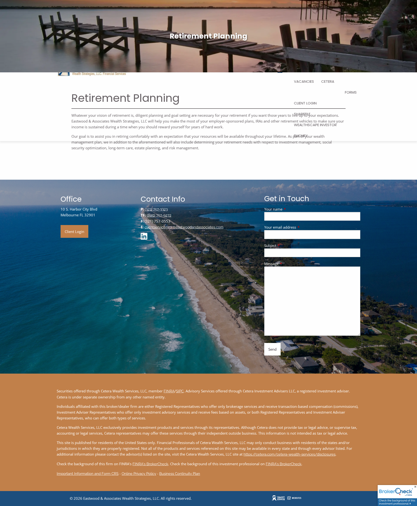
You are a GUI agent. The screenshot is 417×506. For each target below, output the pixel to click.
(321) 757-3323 (156, 209)
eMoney (301, 135)
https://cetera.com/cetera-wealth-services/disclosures (289, 454)
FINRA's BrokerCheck (150, 464)
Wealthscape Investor (315, 124)
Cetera (327, 81)
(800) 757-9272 (159, 215)
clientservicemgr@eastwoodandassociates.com (184, 227)
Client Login (305, 103)
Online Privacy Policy (139, 474)
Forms (351, 92)
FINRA (169, 391)
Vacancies (304, 81)
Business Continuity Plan (179, 474)
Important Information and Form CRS (87, 474)
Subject (288, 245)
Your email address (298, 227)
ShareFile (302, 113)
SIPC (180, 391)
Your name (291, 209)
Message (289, 263)
